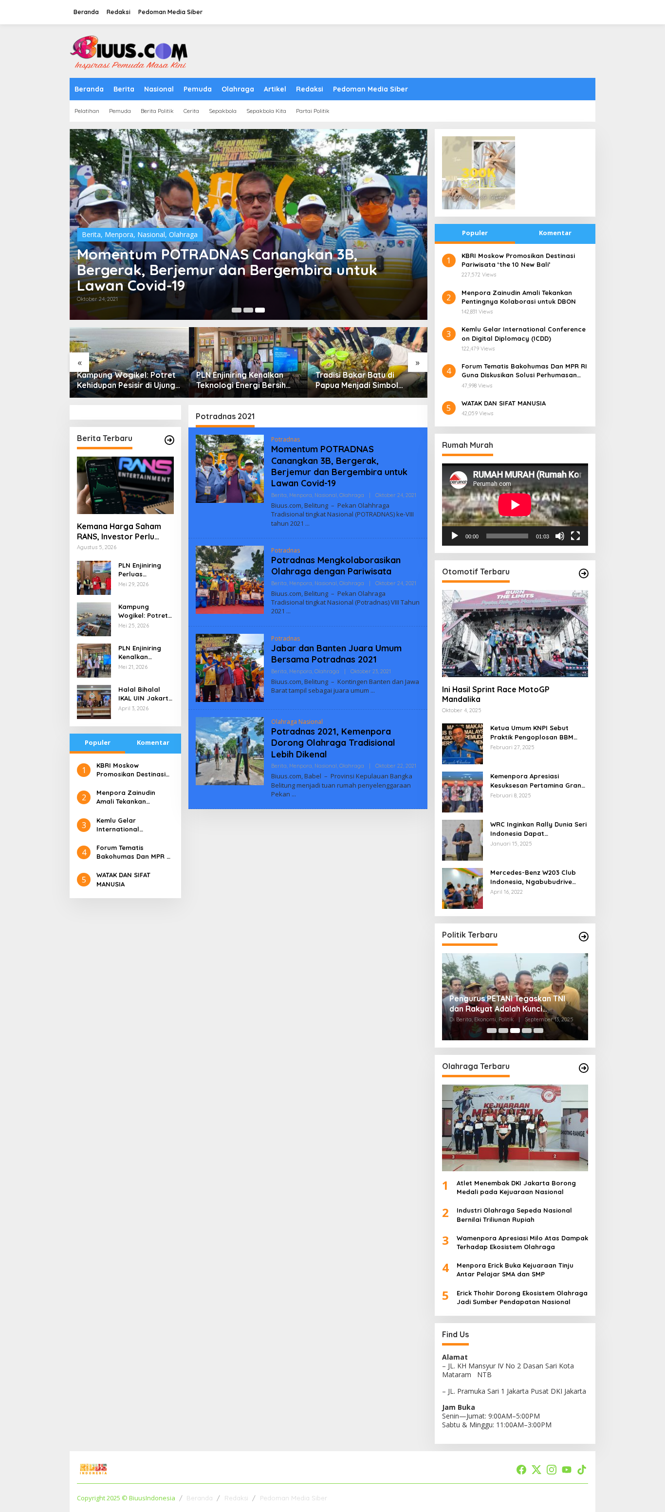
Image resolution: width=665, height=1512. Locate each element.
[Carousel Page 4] (527, 1030)
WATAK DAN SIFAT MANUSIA (123, 879)
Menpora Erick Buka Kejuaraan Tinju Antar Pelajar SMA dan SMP (515, 1269)
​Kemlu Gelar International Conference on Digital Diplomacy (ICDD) (131, 824)
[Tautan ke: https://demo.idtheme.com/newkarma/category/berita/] (169, 440)
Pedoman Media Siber (293, 1498)
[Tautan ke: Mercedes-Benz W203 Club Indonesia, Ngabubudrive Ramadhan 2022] (462, 887)
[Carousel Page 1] (236, 310)
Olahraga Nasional (297, 722)
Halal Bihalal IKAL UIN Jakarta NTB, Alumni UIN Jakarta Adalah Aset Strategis (145, 693)
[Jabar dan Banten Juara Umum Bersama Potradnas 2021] (372, 690)
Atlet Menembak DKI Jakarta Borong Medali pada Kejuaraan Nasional (516, 1187)
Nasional (151, 234)
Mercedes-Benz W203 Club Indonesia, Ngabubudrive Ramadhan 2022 (533, 876)
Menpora (119, 234)
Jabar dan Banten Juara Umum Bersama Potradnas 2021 (336, 654)
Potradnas (285, 439)
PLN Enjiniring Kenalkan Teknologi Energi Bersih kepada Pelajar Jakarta (241, 380)
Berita (91, 234)
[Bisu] (560, 536)
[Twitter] (536, 1469)
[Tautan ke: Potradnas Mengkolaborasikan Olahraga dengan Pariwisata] (230, 578)
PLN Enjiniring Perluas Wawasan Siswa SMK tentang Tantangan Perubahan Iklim (144, 569)
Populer (98, 742)
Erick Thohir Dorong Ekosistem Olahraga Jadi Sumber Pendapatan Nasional (522, 1297)
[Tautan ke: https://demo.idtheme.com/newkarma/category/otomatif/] (584, 573)
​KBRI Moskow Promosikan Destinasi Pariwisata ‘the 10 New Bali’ (132, 769)
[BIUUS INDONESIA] (130, 50)
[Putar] (455, 536)
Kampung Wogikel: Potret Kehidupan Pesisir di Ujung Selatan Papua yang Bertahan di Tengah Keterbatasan (126, 380)
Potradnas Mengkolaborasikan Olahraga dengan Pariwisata (336, 565)
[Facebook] (521, 1469)
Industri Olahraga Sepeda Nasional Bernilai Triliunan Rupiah (514, 1214)
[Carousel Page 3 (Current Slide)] (260, 310)
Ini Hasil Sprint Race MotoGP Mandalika (496, 694)
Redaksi (236, 1498)
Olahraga (183, 234)
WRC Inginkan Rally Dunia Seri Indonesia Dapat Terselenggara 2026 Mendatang (538, 828)
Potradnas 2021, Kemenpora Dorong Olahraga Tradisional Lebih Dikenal (333, 743)
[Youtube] (566, 1469)
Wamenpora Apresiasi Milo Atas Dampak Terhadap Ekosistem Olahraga (522, 1242)
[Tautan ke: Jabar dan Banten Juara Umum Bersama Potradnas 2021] (230, 666)
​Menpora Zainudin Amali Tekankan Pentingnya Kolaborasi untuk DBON (133, 797)
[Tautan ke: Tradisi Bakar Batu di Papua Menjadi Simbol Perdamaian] (367, 362)
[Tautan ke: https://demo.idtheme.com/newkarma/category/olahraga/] (584, 1068)
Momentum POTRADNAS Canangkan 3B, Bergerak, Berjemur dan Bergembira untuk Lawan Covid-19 (227, 269)
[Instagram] (551, 1469)
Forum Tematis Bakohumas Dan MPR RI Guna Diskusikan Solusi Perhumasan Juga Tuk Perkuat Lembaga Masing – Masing (134, 852)
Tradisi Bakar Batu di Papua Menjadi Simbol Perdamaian (356, 380)
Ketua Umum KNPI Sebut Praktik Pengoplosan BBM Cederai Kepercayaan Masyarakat (531, 732)
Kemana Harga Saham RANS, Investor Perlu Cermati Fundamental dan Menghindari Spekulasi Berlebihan (119, 531)
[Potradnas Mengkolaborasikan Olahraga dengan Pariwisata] (288, 611)
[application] (515, 504)
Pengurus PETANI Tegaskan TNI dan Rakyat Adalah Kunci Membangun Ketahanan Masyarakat (507, 1004)
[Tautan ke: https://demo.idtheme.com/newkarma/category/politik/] (584, 936)
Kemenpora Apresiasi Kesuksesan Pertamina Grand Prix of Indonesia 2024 (538, 780)
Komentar (153, 742)
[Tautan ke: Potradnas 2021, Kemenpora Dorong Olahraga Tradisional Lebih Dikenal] (230, 750)
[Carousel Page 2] (248, 310)
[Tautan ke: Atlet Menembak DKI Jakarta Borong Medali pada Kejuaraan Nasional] (515, 1128)
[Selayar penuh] (575, 536)
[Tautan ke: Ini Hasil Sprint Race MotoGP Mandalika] (515, 633)
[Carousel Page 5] (538, 1030)
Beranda (199, 1498)
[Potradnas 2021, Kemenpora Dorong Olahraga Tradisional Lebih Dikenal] (294, 794)
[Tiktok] (581, 1469)
